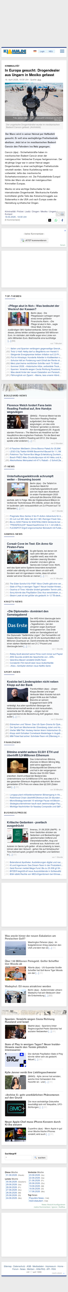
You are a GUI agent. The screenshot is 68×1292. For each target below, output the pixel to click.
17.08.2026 (34, 1191)
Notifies (62, 1206)
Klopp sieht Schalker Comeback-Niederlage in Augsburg (36, 733)
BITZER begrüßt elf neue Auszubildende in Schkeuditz (35, 871)
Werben (31, 1268)
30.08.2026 (11, 1181)
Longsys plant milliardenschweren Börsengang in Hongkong (38, 794)
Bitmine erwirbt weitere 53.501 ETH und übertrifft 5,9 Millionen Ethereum (33, 753)
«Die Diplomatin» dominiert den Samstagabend (27, 612)
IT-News (9, 466)
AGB (29, 1266)
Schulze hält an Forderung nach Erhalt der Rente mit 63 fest (39, 360)
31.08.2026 (11, 1174)
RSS (53, 1268)
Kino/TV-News (13, 601)
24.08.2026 (11, 1197)
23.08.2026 (34, 1174)
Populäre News (36, 1197)
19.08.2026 (34, 1185)
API (48, 1268)
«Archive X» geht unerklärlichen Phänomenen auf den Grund (32, 1096)
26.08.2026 (11, 1192)
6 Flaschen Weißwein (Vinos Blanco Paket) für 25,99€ (35, 448)
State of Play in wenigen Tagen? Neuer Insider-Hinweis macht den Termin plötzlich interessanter (33, 1047)
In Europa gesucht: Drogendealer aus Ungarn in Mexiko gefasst (32, 72)
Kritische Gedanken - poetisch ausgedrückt (27, 824)
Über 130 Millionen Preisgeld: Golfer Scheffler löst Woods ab (32, 962)
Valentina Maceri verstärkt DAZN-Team (28, 659)
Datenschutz (19, 1266)
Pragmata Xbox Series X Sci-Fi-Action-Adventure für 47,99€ (38, 515)
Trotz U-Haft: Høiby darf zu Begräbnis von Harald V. (35, 351)
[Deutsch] (35, 51)
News (22, 1268)
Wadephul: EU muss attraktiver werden (28, 986)
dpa (39, 79)
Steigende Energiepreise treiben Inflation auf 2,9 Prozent (37, 354)
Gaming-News (13, 534)
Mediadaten (38, 1266)
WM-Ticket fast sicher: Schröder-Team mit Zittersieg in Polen (38, 736)
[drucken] (62, 214)
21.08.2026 (34, 1180)
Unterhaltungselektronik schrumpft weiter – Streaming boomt (30, 477)
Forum (15, 1268)
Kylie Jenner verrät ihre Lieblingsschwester (30, 1072)
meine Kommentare (42, 1206)
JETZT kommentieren (35, 240)
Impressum (51, 1266)
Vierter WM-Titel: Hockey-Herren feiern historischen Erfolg (37, 730)
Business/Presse (15, 812)
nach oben (57, 1272)
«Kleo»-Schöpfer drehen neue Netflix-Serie (30, 665)
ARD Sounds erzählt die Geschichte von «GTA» (32, 656)
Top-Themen (13, 296)
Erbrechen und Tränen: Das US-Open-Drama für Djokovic (37, 724)
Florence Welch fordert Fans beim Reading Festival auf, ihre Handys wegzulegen (29, 408)
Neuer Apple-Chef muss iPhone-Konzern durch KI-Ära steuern (33, 1123)
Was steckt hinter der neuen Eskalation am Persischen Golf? (39, 372)
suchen (41, 1157)
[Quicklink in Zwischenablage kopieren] (58, 214)
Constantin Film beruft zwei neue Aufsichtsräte (32, 662)
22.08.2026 (34, 1177)
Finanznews (12, 742)
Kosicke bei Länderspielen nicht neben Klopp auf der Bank (32, 683)
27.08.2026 (11, 1189)
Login (42, 51)
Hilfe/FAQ (40, 1268)
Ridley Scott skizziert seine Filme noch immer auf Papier (36, 653)
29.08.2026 (11, 1184)
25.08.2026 (11, 1195)
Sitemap (8, 1266)
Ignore (54, 1206)
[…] (9, 340)
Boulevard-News (15, 395)
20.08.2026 (34, 1183)
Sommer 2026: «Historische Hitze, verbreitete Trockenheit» (38, 366)
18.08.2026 (34, 1188)
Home (60, 1266)
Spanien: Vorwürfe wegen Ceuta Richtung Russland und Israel (30, 1020)
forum (62, 244)
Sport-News (12, 671)
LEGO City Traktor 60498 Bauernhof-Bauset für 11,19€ (35, 451)
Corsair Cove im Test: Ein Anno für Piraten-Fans (30, 545)
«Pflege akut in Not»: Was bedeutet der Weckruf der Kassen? (33, 307)
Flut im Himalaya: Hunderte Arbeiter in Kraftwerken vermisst (39, 357)
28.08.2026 (11, 1187)
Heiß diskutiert (36, 1200)
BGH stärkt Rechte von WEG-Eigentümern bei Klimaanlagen (38, 873)
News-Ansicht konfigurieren (53, 1204)
